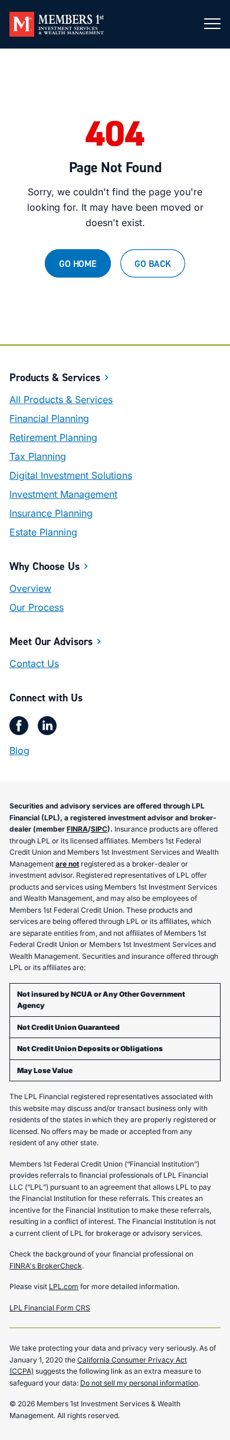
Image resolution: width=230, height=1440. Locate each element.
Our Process (36, 607)
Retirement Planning (53, 437)
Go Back (152, 263)
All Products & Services (61, 399)
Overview (30, 588)
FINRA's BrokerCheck (45, 1265)
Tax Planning (37, 456)
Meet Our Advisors (51, 641)
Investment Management (63, 494)
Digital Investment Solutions (70, 475)
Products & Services (54, 377)
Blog (19, 750)
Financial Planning (49, 418)
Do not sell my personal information (139, 1382)
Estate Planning (43, 532)
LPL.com (63, 1286)
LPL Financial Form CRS (49, 1307)
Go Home (78, 263)
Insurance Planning (51, 513)
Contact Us (34, 663)
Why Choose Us (44, 566)
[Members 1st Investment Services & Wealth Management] (56, 24)
